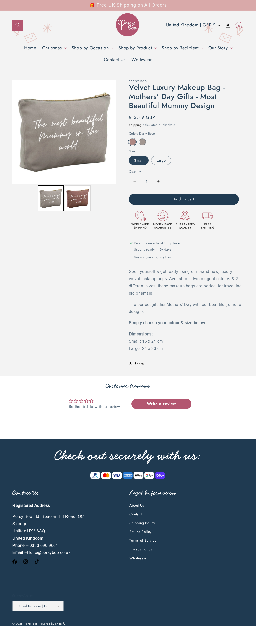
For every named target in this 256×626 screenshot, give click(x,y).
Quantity (135, 171)
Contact (136, 514)
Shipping (135, 125)
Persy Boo (31, 624)
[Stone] (142, 141)
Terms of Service (143, 540)
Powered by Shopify (52, 624)
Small (139, 160)
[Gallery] (64, 146)
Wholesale (138, 558)
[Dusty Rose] (132, 141)
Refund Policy (141, 531)
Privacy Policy (141, 549)
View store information (152, 257)
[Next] (109, 132)
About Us (137, 505)
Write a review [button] (161, 404)
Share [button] (139, 363)
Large (161, 160)
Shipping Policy (142, 522)
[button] (18, 25)
